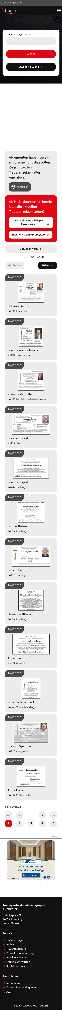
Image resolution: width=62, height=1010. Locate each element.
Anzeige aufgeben (17, 957)
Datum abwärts (29, 248)
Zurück (17, 265)
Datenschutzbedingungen (21, 987)
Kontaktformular (16, 966)
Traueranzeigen (15, 940)
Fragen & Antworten (18, 961)
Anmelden (22, 186)
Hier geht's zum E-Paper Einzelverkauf (29, 222)
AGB (8, 991)
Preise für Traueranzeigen (21, 953)
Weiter (45, 265)
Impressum (13, 983)
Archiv (10, 944)
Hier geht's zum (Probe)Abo (28, 234)
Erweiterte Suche (29, 66)
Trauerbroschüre (16, 948)
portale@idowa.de (13, 923)
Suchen (31, 54)
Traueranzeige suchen (19, 34)
